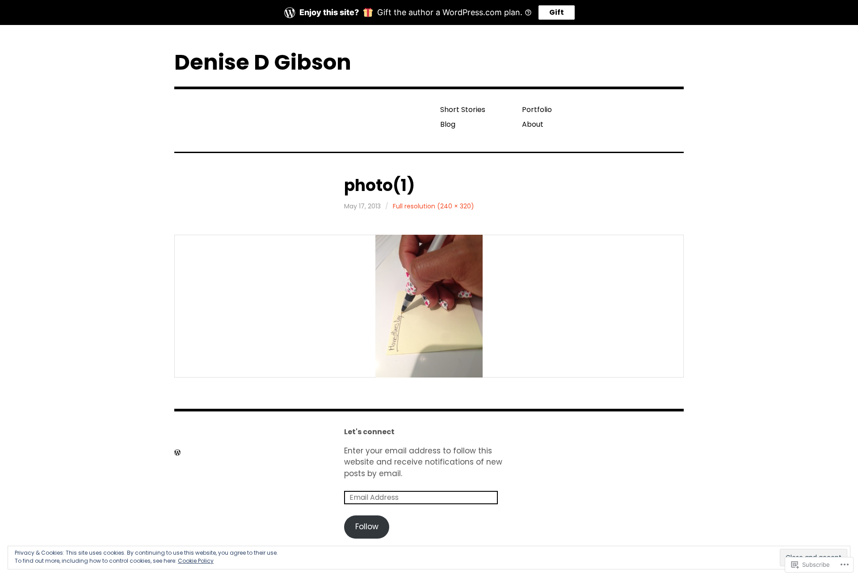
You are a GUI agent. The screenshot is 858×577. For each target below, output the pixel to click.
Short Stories (462, 109)
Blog (447, 124)
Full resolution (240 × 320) (433, 206)
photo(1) (379, 185)
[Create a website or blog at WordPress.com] (177, 453)
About (532, 124)
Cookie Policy (196, 561)
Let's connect (369, 432)
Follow (367, 526)
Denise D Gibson (262, 62)
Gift (556, 12)
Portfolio (537, 109)
